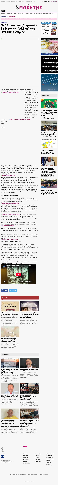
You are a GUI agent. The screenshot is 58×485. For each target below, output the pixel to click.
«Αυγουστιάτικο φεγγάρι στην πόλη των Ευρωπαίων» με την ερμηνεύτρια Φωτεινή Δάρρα (29, 315)
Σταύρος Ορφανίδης (30, 1)
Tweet (14, 290)
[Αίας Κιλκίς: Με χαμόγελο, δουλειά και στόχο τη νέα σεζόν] (49, 183)
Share (5, 290)
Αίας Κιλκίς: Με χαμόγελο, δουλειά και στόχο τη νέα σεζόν (49, 192)
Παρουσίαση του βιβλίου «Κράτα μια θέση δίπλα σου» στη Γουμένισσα (9, 339)
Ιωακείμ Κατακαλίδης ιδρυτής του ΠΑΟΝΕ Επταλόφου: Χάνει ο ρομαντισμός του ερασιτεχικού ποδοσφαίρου (10, 423)
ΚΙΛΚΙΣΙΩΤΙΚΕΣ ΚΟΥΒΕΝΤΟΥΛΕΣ (18, 19)
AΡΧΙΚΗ (3, 13)
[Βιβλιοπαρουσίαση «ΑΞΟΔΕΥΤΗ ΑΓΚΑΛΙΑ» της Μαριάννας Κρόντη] (10, 306)
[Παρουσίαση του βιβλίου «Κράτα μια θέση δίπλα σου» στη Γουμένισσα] (10, 331)
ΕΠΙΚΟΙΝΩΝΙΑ (51, 19)
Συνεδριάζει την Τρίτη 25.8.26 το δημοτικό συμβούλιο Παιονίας (48, 134)
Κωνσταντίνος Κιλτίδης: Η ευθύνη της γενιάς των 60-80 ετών (9, 396)
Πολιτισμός (4, 22)
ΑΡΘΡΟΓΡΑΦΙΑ (4, 16)
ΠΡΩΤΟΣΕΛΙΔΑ (12, 16)
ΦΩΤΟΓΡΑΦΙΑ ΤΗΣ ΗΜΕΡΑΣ (31, 19)
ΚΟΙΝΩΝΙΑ (32, 13)
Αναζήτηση (54, 1)
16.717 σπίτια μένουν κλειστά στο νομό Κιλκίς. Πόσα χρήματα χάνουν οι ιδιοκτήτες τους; (28, 397)
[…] (10, 325)
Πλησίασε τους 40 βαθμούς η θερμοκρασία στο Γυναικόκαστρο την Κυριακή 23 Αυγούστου (9, 371)
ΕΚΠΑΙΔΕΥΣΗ (45, 13)
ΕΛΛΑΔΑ (45, 19)
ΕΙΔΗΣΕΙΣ (51, 13)
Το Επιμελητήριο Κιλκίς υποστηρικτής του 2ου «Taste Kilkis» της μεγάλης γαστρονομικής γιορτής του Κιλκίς (49, 114)
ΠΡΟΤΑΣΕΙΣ (40, 19)
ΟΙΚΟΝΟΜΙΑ (21, 13)
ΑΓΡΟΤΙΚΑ (27, 13)
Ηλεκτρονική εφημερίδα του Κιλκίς (8, 1)
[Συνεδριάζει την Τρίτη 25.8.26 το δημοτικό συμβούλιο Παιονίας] (49, 126)
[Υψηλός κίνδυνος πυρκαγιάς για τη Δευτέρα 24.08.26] (49, 143)
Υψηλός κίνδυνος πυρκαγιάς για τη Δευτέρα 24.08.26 (47, 152)
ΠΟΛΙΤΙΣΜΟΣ (39, 13)
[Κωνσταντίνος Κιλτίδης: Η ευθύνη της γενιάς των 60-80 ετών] (10, 388)
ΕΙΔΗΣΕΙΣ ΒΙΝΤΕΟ (7, 19)
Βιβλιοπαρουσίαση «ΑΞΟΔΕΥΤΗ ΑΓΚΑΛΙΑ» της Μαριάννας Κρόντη (9, 314)
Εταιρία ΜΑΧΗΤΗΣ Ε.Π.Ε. (21, 1)
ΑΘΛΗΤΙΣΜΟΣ (9, 13)
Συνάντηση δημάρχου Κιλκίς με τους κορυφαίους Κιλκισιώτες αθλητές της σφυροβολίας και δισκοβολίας (29, 423)
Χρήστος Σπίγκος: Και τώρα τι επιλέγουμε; (29, 370)
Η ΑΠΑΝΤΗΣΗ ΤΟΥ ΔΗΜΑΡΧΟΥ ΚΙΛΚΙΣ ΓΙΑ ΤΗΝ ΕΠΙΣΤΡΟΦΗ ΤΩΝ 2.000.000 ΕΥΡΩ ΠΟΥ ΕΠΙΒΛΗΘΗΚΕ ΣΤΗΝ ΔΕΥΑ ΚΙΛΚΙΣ (48, 172)
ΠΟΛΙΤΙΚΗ (15, 13)
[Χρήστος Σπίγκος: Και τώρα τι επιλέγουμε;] (29, 363)
